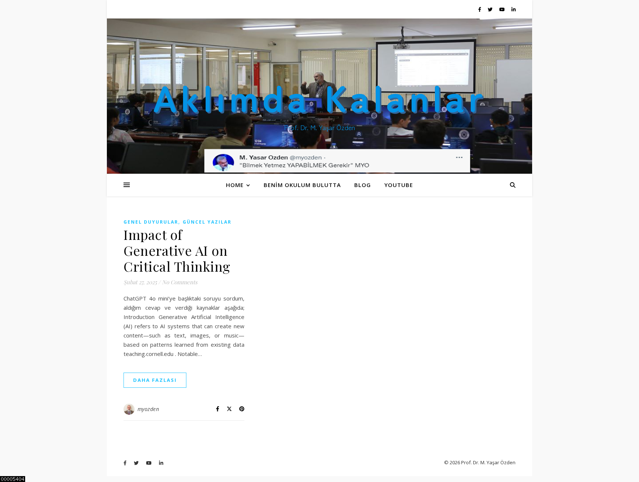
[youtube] (502, 9)
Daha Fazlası (155, 380)
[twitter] (491, 9)
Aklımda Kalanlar (319, 96)
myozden (148, 409)
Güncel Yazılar (207, 222)
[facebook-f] (480, 9)
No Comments (179, 282)
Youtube (398, 185)
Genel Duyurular (151, 222)
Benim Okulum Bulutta (302, 185)
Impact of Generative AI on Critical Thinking (177, 250)
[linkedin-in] (513, 9)
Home (235, 185)
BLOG (362, 185)
